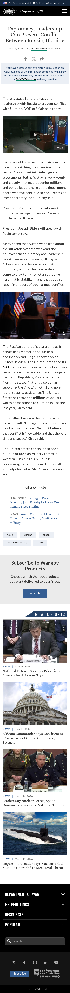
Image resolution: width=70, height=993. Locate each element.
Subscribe (35, 593)
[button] (64, 11)
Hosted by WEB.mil (35, 988)
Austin (46, 534)
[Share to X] (34, 59)
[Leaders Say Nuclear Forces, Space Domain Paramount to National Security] (35, 778)
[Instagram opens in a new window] (35, 962)
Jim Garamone (39, 48)
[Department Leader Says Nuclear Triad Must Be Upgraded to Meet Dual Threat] (35, 841)
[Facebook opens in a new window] (24, 962)
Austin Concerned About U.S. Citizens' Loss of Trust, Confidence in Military (35, 518)
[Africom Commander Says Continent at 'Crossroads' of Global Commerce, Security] (35, 713)
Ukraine (28, 534)
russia (10, 534)
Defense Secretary (17, 542)
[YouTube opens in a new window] (56, 962)
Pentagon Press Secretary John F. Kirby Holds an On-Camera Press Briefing (34, 502)
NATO (7, 367)
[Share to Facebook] (25, 59)
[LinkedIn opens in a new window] (45, 962)
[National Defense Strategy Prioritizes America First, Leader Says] (35, 648)
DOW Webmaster (26, 79)
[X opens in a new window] (14, 962)
